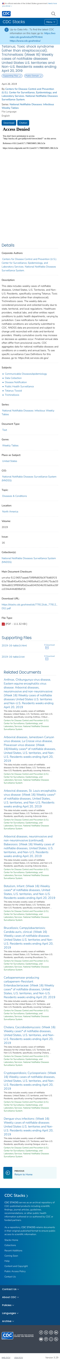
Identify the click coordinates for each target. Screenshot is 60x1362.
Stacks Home (11, 1240)
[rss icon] (56, 1339)
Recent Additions (13, 1250)
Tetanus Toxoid (13, 390)
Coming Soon (11, 1255)
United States (9, 461)
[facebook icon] (41, 1332)
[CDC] (6, 13)
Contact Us (10, 1276)
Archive (6, 1321)
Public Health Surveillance (19, 386)
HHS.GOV (6, 1357)
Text (4, 430)
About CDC (9, 1297)
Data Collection (13, 378)
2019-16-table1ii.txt (13, 656)
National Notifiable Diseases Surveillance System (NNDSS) (29, 560)
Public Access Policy (15, 1271)
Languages (9, 1313)
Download (8, 122)
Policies (6, 1305)
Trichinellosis (12, 395)
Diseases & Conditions (14, 496)
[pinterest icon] (46, 1339)
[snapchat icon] (51, 1339)
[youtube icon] (41, 1339)
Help (7, 1261)
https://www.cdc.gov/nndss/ (25, 41)
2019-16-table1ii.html (14, 645)
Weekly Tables (10, 445)
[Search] (54, 13)
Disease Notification (16, 382)
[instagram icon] (51, 1332)
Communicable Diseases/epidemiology (26, 373)
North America (10, 511)
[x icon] (46, 1332)
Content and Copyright (16, 1266)
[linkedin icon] (56, 1332)
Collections (10, 1245)
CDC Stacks (14, 1195)
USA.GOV (18, 1357)
